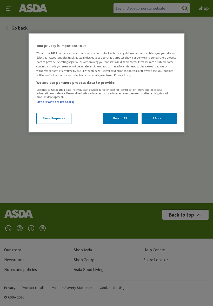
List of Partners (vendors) (55, 101)
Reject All (120, 118)
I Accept (159, 118)
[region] (106, 83)
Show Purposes (54, 118)
